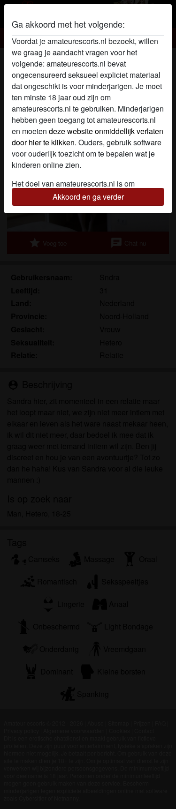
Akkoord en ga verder (88, 196)
